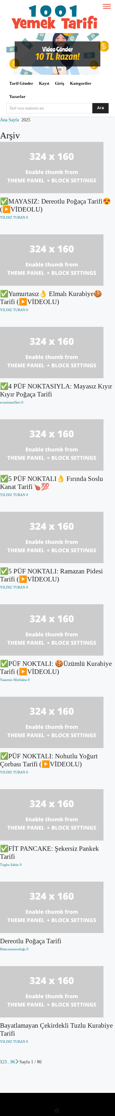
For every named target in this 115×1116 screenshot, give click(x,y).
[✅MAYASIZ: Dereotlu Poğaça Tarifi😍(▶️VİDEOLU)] (57, 167)
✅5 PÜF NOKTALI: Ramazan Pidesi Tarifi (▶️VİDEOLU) (51, 575)
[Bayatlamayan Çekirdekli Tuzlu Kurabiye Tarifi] (57, 991)
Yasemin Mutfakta (13, 680)
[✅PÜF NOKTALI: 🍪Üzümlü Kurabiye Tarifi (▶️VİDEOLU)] (57, 630)
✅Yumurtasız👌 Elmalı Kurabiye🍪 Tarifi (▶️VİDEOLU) (51, 298)
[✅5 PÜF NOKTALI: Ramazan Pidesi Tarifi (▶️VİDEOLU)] (57, 537)
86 (13, 1061)
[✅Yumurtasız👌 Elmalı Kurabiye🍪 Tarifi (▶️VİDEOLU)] (57, 260)
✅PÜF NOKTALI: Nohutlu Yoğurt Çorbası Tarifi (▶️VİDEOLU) (49, 760)
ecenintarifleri (10, 402)
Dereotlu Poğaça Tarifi (30, 941)
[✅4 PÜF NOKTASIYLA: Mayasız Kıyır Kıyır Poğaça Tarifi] (57, 352)
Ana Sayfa (9, 120)
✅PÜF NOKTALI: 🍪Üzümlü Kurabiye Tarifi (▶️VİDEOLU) (56, 668)
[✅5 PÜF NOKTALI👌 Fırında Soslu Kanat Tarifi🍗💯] (57, 445)
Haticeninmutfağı (13, 949)
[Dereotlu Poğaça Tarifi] (57, 907)
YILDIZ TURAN (12, 217)
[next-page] (17, 1061)
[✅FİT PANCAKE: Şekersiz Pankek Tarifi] (57, 815)
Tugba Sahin (9, 865)
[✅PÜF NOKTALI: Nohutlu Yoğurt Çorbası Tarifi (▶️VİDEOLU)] (57, 722)
